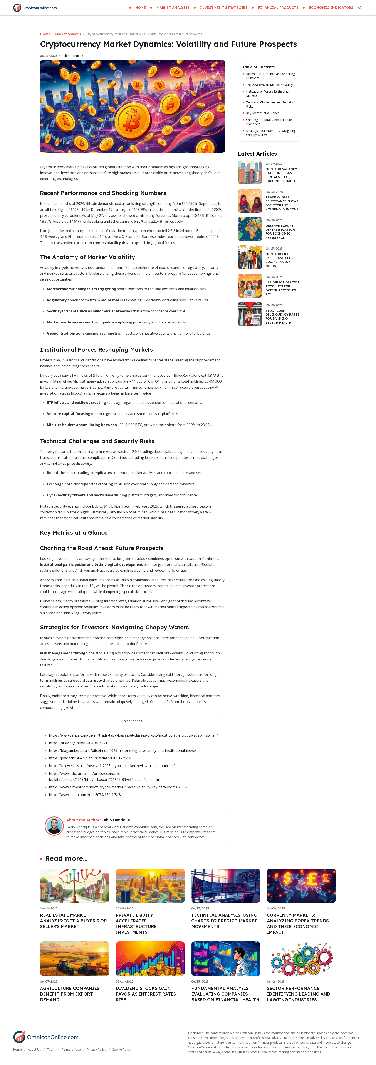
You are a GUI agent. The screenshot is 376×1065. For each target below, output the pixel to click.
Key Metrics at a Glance (262, 113)
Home (45, 34)
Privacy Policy (96, 1049)
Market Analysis (68, 34)
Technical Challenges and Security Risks (270, 104)
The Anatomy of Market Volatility (269, 85)
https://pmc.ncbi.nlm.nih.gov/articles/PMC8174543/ (90, 758)
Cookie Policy (121, 1049)
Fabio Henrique (72, 56)
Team (51, 1049)
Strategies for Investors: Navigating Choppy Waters (271, 133)
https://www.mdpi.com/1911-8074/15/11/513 (85, 794)
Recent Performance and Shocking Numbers (270, 76)
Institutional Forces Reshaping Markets (267, 94)
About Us (34, 1049)
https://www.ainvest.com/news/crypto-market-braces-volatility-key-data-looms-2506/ (118, 787)
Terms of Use (71, 1049)
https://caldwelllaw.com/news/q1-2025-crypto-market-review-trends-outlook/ (112, 765)
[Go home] (35, 7)
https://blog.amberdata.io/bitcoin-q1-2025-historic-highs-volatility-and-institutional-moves (123, 750)
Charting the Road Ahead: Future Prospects (269, 122)
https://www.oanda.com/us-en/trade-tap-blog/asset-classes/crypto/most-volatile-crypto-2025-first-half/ (133, 735)
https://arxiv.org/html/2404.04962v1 (78, 742)
